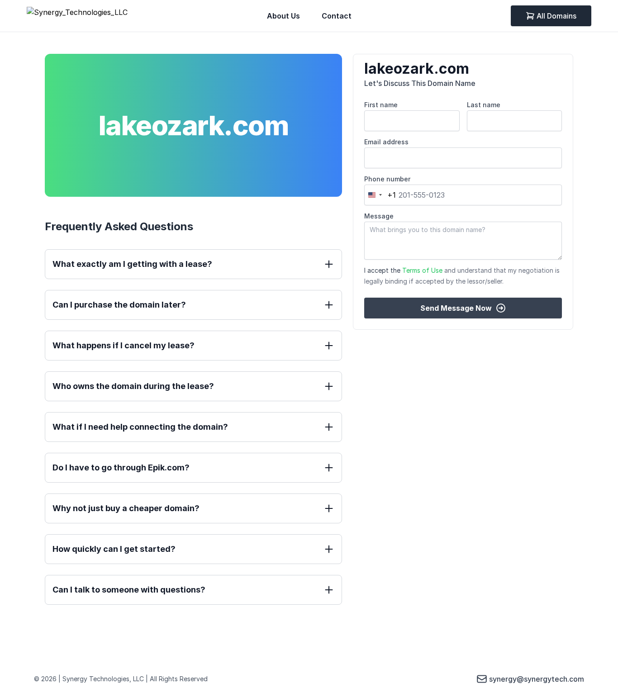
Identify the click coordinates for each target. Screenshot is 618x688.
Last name (483, 105)
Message (379, 216)
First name (381, 105)
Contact (337, 15)
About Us (283, 15)
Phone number (387, 179)
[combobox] (380, 195)
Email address (386, 142)
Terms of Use (422, 270)
